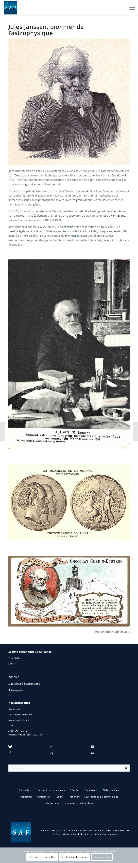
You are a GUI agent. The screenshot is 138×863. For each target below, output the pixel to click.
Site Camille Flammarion (20, 714)
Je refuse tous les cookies (74, 857)
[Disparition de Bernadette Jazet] (135, 431)
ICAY (10, 725)
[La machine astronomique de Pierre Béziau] (2, 431)
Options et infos (102, 857)
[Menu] (130, 7)
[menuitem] (130, 7)
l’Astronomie (14, 709)
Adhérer (13, 677)
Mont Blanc (118, 215)
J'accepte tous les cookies (42, 857)
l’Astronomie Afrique (18, 719)
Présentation (14, 658)
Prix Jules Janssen (76, 236)
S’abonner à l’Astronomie (24, 684)
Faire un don (16, 690)
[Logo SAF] (10, 7)
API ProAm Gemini (17, 730)
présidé (68, 227)
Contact (12, 663)
